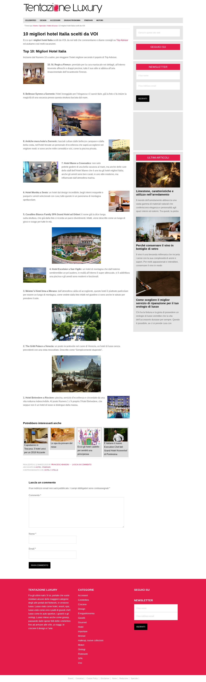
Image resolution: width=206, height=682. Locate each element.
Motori (81, 645)
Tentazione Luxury (63, 9)
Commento (35, 495)
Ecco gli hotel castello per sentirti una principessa (88, 450)
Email (32, 549)
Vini (80, 663)
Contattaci (80, 678)
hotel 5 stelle (51, 470)
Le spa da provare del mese (61, 445)
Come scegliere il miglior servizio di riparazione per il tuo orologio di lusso (157, 303)
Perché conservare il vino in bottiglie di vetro (154, 247)
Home (114, 678)
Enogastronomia (86, 613)
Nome (32, 534)
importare (82, 631)
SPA (80, 658)
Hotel (38, 467)
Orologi (81, 649)
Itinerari (46, 467)
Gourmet (82, 622)
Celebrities (83, 600)
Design (81, 609)
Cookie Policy (92, 678)
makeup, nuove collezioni (90, 640)
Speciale (42, 26)
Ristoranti (83, 654)
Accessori (83, 595)
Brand (70, 678)
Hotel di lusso (52, 26)
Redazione (123, 678)
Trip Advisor (122, 40)
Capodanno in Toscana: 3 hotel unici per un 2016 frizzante (35, 449)
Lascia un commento (81, 465)
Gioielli (81, 618)
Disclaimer (105, 678)
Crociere (82, 604)
